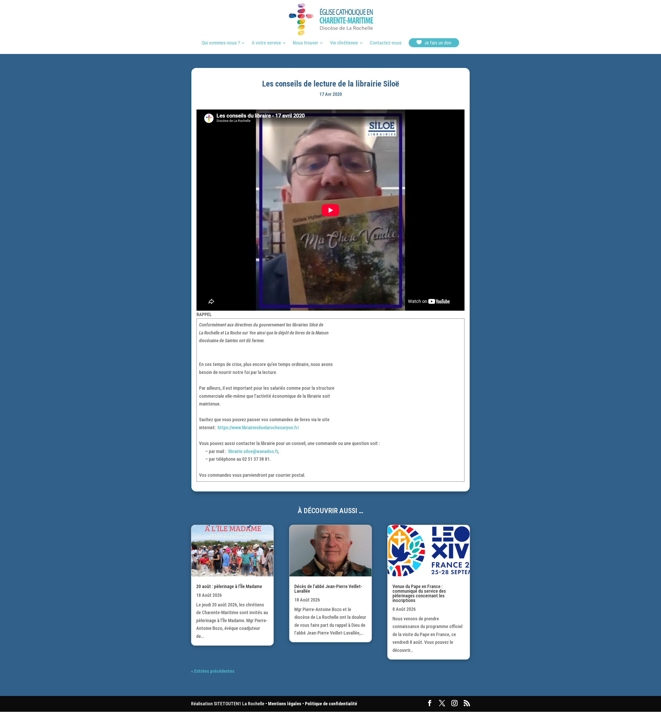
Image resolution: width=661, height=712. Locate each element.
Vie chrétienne (344, 43)
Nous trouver (305, 43)
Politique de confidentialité (331, 703)
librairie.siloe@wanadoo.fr (253, 451)
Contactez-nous (386, 43)
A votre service (266, 43)
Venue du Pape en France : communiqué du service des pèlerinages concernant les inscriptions (419, 593)
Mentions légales (284, 703)
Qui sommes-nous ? (221, 43)
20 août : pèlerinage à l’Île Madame (229, 586)
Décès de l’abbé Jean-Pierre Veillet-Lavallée (328, 589)
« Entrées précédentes (212, 671)
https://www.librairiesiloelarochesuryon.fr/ (258, 427)
